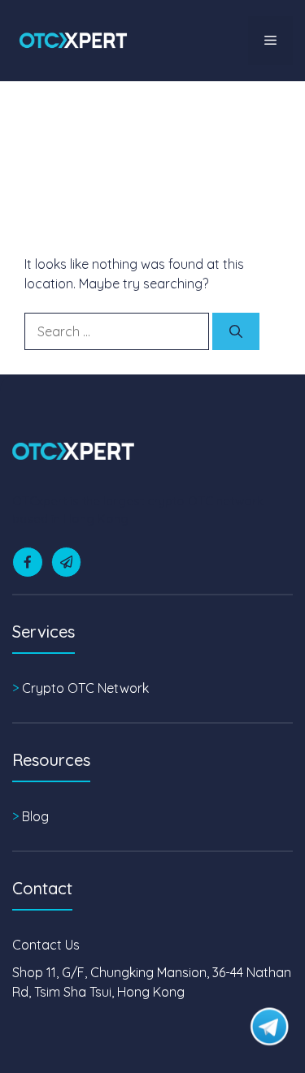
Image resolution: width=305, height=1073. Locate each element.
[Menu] (270, 40)
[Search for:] (118, 331)
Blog (35, 816)
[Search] (235, 331)
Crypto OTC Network (85, 688)
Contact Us (46, 945)
